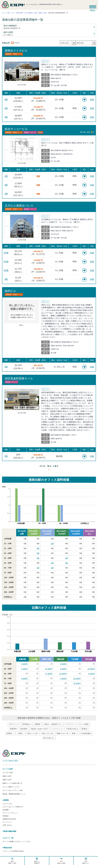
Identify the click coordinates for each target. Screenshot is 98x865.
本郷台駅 (22, 659)
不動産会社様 (7, 848)
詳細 (92, 99)
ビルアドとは (7, 804)
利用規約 (6, 816)
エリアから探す (8, 772)
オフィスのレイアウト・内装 (12, 790)
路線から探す (7, 776)
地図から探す (7, 780)
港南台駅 (60, 659)
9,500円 (24, 664)
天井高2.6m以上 (72, 729)
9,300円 (63, 679)
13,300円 (63, 674)
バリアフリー (70, 724)
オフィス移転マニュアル (11, 787)
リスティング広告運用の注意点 (13, 851)
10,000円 (77, 679)
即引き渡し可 (48, 738)
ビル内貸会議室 (85, 733)
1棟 (52, 544)
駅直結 (84, 729)
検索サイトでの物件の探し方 (12, 783)
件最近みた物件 (61, 862)
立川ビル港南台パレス (19, 205)
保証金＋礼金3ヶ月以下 (39, 729)
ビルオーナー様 (8, 838)
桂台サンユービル (16, 128)
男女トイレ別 (32, 733)
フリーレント (57, 729)
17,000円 (48, 674)
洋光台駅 (88, 659)
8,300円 (91, 674)
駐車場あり (26, 724)
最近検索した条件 (12, 862)
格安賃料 (24, 729)
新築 (73, 733)
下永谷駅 (74, 659)
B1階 (6, 253)
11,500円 (77, 683)
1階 (6, 176)
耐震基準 (13, 729)
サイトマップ (7, 822)
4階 (6, 99)
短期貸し (9, 733)
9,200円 (24, 669)
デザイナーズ (14, 724)
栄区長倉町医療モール (19, 378)
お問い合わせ (7, 825)
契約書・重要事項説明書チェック (14, 794)
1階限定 (37, 724)
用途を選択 (19, 13)
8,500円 (24, 679)
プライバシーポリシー (10, 813)
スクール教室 (83, 724)
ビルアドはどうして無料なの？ (13, 807)
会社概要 (6, 810)
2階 (6, 185)
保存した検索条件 (37, 862)
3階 (6, 279)
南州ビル (10, 290)
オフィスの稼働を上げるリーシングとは (16, 841)
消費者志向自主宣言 (9, 819)
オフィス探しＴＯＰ (8, 13)
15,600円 (48, 669)
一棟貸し (20, 733)
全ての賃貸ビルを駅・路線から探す (35, 13)
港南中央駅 (46, 659)
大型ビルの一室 (47, 733)
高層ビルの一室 (62, 733)
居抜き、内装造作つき (52, 724)
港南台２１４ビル (16, 50)
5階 (6, 117)
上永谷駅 (34, 659)
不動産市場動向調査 (9, 831)
